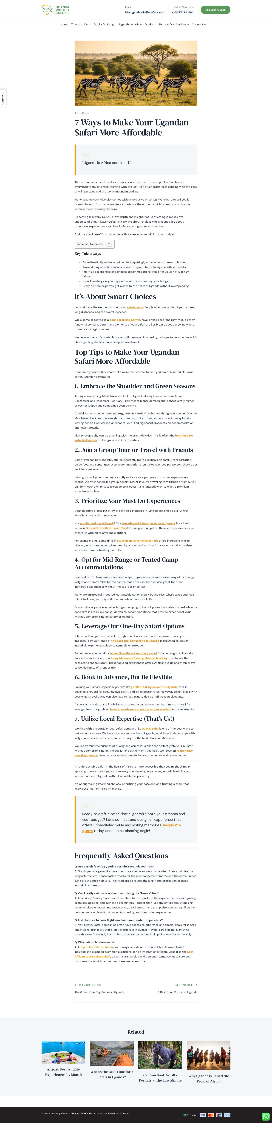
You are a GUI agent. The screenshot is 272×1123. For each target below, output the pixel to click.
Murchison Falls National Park (137, 541)
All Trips (46, 1113)
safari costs (135, 307)
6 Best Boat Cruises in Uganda (177, 992)
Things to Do (79, 24)
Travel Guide (82, 113)
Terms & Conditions (80, 1113)
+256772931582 (183, 12)
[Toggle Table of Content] (107, 244)
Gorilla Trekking (104, 24)
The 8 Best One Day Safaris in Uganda (99, 992)
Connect (197, 24)
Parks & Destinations (172, 24)
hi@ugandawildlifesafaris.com (145, 12)
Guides (149, 24)
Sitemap (98, 1113)
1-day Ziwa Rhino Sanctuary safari (133, 653)
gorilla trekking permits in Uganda (154, 687)
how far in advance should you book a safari (140, 709)
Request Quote (215, 10)
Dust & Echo (150, 728)
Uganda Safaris (129, 24)
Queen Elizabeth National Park (106, 528)
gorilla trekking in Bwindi (96, 523)
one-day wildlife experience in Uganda (148, 523)
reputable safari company (97, 947)
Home (64, 24)
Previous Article (90, 985)
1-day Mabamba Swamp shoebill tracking (139, 658)
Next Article (184, 985)
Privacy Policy (60, 1113)
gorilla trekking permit (125, 320)
